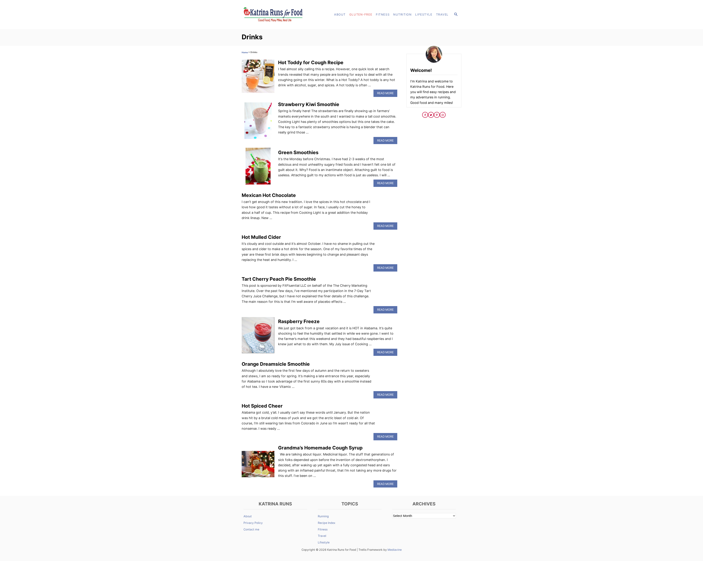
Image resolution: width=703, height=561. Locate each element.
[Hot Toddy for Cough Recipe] (258, 78)
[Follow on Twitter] (431, 115)
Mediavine (395, 549)
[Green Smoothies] (258, 168)
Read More (386, 94)
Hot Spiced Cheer (262, 406)
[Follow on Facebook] (425, 115)
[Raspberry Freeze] (258, 337)
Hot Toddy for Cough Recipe (310, 62)
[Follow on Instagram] (443, 115)
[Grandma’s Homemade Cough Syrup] (258, 466)
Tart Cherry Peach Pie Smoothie (279, 279)
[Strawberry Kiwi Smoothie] (258, 122)
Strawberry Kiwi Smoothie (308, 104)
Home (245, 52)
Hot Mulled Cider (261, 237)
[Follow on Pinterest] (437, 115)
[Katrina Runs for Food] (275, 14)
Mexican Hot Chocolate (269, 195)
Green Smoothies (298, 152)
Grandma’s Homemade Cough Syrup (320, 448)
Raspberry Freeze (299, 321)
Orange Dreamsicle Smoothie (276, 364)
